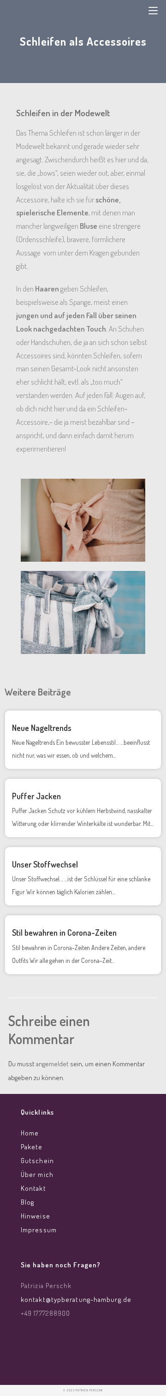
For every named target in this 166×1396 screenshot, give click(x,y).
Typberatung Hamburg (69, 13)
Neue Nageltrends (41, 728)
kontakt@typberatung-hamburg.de (76, 1299)
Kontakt (33, 1188)
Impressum (39, 1229)
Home (30, 1133)
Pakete (32, 1146)
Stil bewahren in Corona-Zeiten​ (64, 932)
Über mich (37, 1174)
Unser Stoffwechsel (45, 864)
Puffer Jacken (36, 796)
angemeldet (52, 1063)
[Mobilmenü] (153, 10)
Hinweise (35, 1216)
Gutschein (37, 1160)
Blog (27, 1202)
